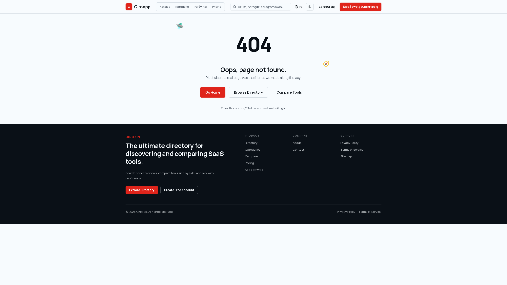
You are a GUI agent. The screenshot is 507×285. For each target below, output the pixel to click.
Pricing (216, 7)
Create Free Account (179, 190)
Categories (252, 149)
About (297, 143)
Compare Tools (289, 92)
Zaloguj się (327, 7)
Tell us (251, 108)
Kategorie (182, 7)
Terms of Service (351, 149)
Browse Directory (248, 92)
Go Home (212, 92)
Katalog (165, 7)
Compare (251, 156)
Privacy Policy (349, 143)
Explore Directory (141, 190)
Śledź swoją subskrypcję (360, 7)
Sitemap (346, 156)
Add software (254, 170)
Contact (298, 149)
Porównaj (200, 7)
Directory (251, 143)
